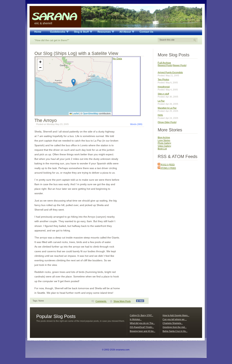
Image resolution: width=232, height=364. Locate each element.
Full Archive (164, 62)
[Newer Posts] (179, 65)
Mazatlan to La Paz (167, 108)
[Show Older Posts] (167, 122)
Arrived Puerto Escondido (170, 72)
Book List (162, 148)
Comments (101, 301)
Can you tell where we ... (175, 319)
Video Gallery (164, 146)
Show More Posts (122, 301)
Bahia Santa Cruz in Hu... (175, 331)
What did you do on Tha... (142, 323)
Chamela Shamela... (173, 323)
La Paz (161, 101)
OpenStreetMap (90, 113)
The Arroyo (45, 120)
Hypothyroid (164, 87)
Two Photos (163, 79)
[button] (73, 82)
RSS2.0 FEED (167, 164)
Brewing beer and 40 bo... (142, 331)
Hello (160, 115)
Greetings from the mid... (175, 327)
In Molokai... (136, 319)
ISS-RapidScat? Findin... (142, 327)
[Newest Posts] (165, 65)
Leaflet (75, 113)
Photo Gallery (164, 143)
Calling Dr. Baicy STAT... (141, 315)
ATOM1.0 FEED (168, 168)
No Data (117, 58)
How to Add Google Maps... (176, 315)
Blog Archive (164, 137)
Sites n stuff (163, 94)
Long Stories (164, 140)
